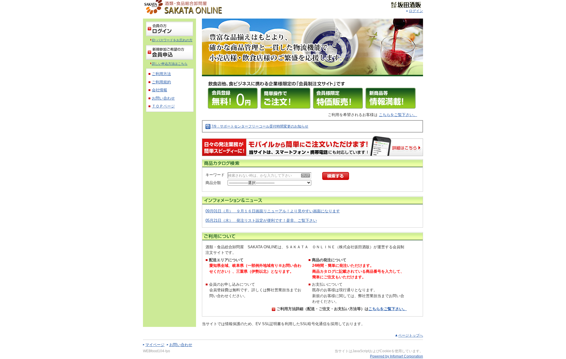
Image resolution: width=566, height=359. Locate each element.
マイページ (154, 345)
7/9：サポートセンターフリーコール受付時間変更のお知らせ (259, 126)
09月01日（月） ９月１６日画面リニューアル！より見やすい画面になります (272, 211)
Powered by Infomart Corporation (396, 356)
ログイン (416, 11)
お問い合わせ (180, 345)
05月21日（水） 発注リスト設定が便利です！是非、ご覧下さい (261, 220)
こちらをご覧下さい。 (398, 115)
